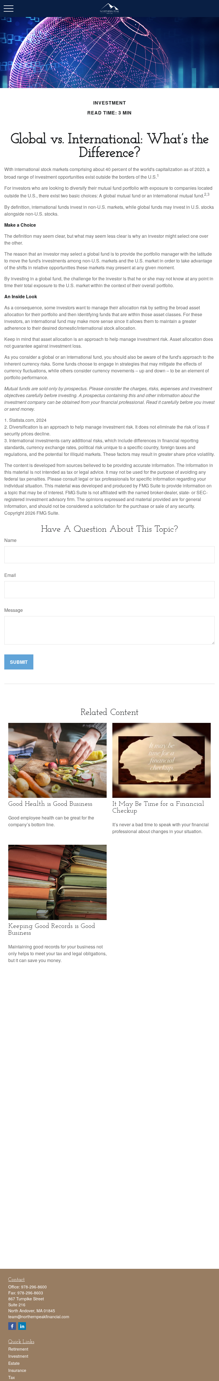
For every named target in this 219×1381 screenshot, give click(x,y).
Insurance (17, 1370)
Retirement (18, 1349)
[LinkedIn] (22, 1326)
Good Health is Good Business (50, 804)
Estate (14, 1363)
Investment (18, 1356)
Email (10, 575)
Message (13, 610)
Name (10, 540)
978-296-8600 (34, 1287)
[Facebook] (12, 1326)
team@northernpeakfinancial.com (38, 1316)
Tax (11, 1377)
